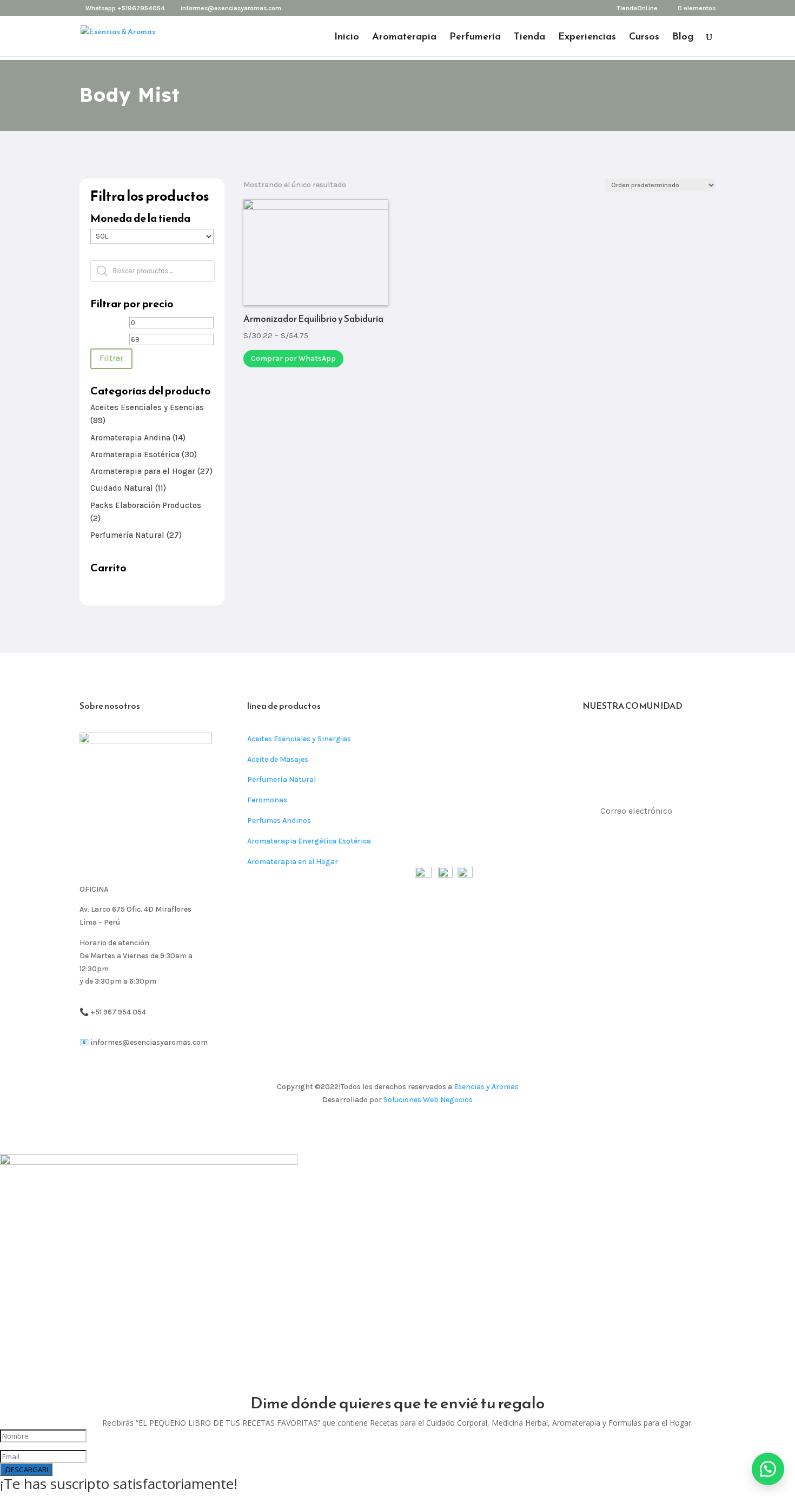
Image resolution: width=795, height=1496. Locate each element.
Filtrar (111, 358)
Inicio (346, 37)
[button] (768, 1469)
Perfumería (475, 37)
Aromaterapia (404, 37)
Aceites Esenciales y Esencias (147, 407)
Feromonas (267, 800)
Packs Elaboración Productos (145, 505)
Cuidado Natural (121, 488)
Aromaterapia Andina (130, 438)
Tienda (529, 37)
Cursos (644, 37)
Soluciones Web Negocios (428, 1099)
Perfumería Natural (127, 535)
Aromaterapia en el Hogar (292, 861)
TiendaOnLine (637, 8)
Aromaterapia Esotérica (135, 454)
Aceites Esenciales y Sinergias (299, 738)
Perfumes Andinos (279, 820)
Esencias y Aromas (486, 1086)
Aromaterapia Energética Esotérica (309, 841)
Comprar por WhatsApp (293, 358)
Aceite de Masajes (277, 759)
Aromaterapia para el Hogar (142, 471)
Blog (683, 37)
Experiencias (587, 37)
